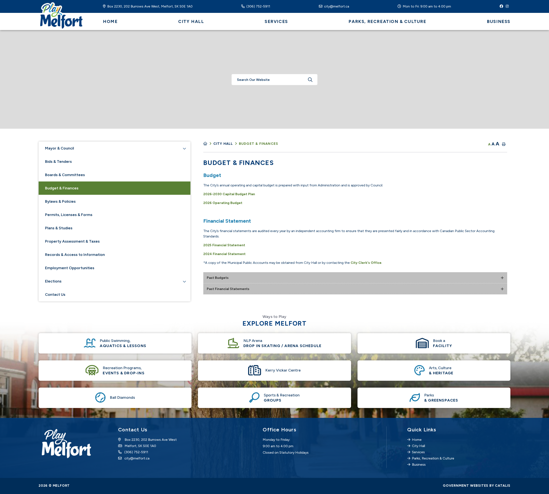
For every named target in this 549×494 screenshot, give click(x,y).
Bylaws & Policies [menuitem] (60, 201)
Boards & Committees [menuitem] (65, 174)
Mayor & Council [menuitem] (59, 148)
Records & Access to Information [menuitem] (75, 254)
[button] (184, 149)
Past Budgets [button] (218, 278)
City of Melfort (61, 16)
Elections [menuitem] (53, 281)
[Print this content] (503, 144)
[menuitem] (110, 21)
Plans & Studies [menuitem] (58, 228)
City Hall (223, 144)
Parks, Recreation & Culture (433, 458)
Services (418, 452)
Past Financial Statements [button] (228, 289)
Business (419, 464)
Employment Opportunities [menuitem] (69, 268)
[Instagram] (508, 6)
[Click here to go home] (208, 144)
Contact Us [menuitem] (55, 294)
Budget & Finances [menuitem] (61, 188)
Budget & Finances (258, 144)
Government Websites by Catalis (476, 485)
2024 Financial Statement (224, 254)
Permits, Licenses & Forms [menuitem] (68, 214)
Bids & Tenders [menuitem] (58, 161)
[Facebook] (502, 6)
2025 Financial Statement (224, 245)
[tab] (355, 277)
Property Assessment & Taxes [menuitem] (72, 241)
